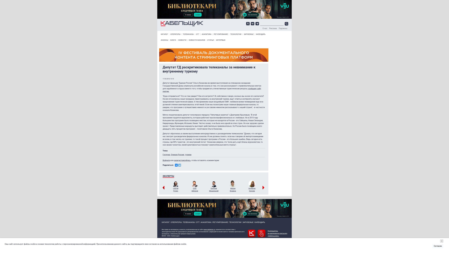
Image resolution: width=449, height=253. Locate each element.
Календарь (260, 34)
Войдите (166, 160)
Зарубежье (249, 34)
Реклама (273, 28)
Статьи (210, 40)
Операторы (175, 34)
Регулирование (221, 34)
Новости (182, 40)
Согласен (438, 246)
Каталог (164, 34)
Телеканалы (188, 34)
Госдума (166, 155)
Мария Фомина (233, 190)
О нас (265, 28)
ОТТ (197, 34)
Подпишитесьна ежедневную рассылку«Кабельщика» (277, 233)
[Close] (441, 241)
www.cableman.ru (209, 229)
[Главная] (182, 23)
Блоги (173, 40)
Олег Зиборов (195, 190)
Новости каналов (197, 40)
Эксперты (168, 176)
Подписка (283, 28)
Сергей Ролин (175, 190)
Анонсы (164, 40)
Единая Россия (177, 155)
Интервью (220, 40)
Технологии (235, 34)
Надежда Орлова (251, 190)
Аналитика (206, 34)
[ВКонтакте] (176, 165)
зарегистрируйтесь (182, 160)
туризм (188, 155)
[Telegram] (179, 165)
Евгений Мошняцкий (213, 190)
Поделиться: (168, 165)
